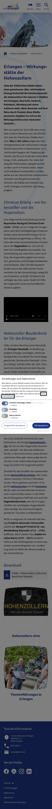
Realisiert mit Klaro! (43, 431)
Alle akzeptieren (41, 425)
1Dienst (13, 405)
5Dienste (13, 418)
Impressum (19, 396)
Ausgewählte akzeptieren (14, 425)
